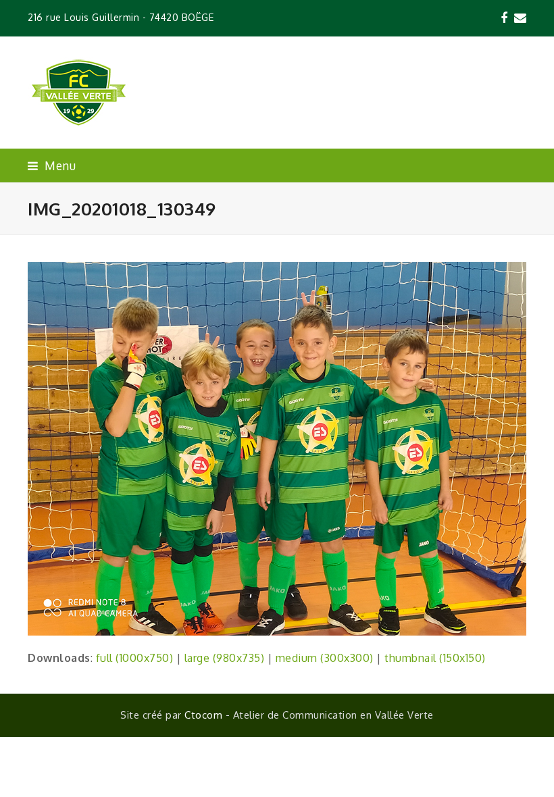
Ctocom (203, 715)
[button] (52, 165)
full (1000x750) (135, 658)
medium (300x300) (325, 658)
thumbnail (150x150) (435, 658)
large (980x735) (224, 658)
